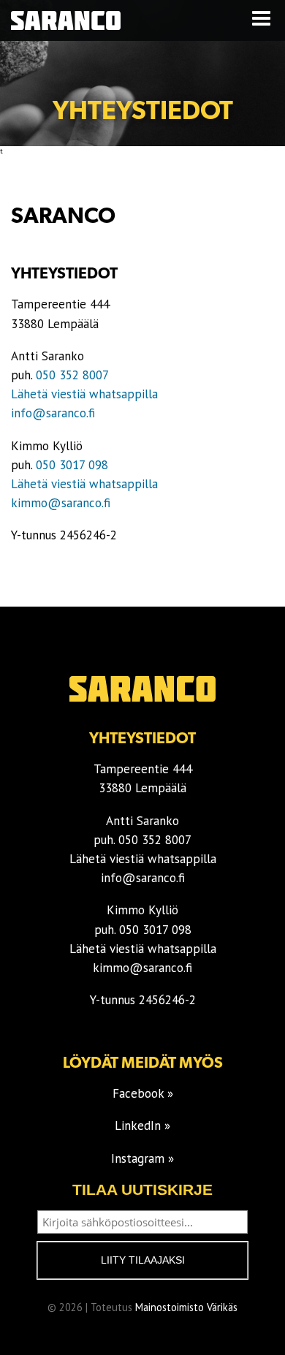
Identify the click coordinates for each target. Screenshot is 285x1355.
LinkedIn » (142, 1125)
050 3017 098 (72, 465)
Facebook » (143, 1093)
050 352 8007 (72, 375)
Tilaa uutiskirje (142, 1190)
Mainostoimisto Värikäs (186, 1307)
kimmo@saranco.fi (60, 503)
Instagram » (142, 1158)
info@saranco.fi (53, 413)
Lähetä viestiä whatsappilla (84, 394)
